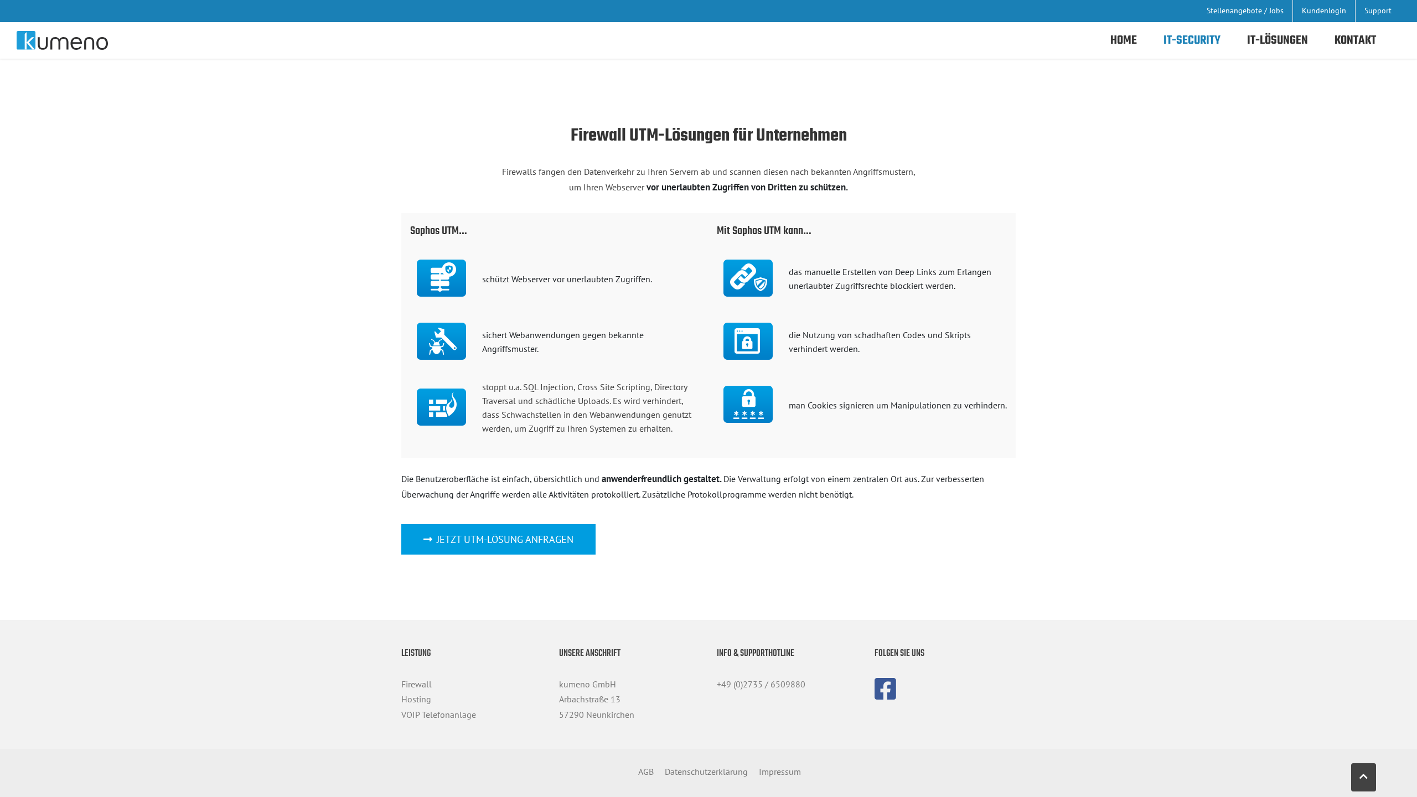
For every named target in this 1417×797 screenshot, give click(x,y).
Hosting (416, 699)
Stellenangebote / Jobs (1245, 10)
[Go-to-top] (1363, 777)
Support (1378, 10)
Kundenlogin (1324, 10)
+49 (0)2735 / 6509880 (761, 684)
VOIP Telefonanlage (438, 714)
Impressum (780, 771)
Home (1123, 40)
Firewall (416, 684)
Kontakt (1355, 40)
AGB (646, 771)
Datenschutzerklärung (706, 771)
